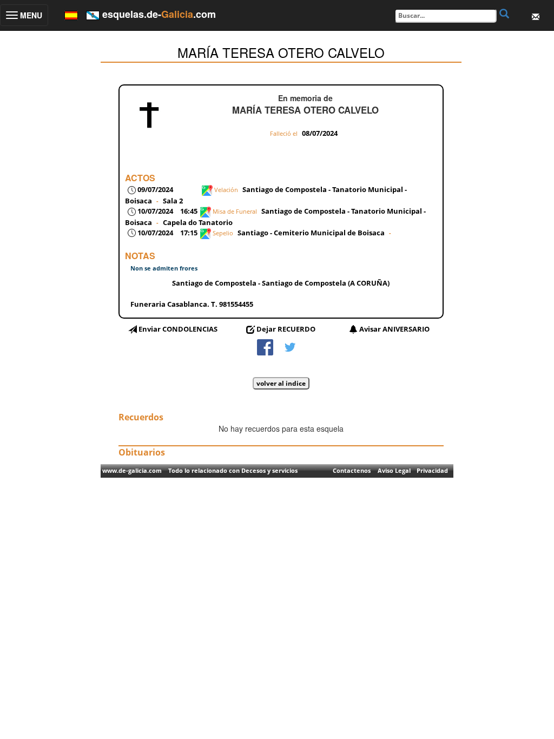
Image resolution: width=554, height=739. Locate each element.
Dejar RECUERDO (285, 329)
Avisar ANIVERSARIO (394, 329)
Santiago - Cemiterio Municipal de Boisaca (311, 232)
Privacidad (432, 470)
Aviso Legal (394, 470)
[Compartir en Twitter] (290, 346)
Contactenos (352, 470)
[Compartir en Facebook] (265, 346)
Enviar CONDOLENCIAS (177, 329)
